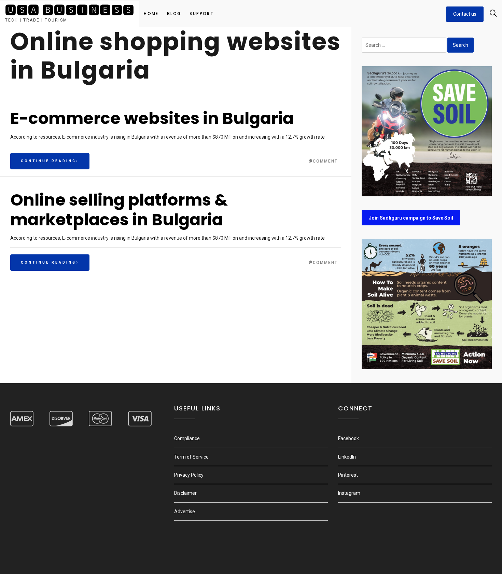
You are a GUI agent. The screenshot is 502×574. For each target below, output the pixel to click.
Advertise (184, 511)
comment (325, 161)
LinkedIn (347, 457)
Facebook (348, 438)
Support (202, 13)
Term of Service (191, 457)
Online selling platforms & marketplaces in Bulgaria (119, 209)
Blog (174, 13)
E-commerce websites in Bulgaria (152, 118)
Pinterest (348, 475)
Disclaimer (185, 493)
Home (151, 13)
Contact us (464, 14)
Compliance (187, 438)
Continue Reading (48, 161)
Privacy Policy (189, 475)
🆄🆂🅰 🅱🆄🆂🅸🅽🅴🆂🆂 (69, 10)
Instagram (349, 493)
